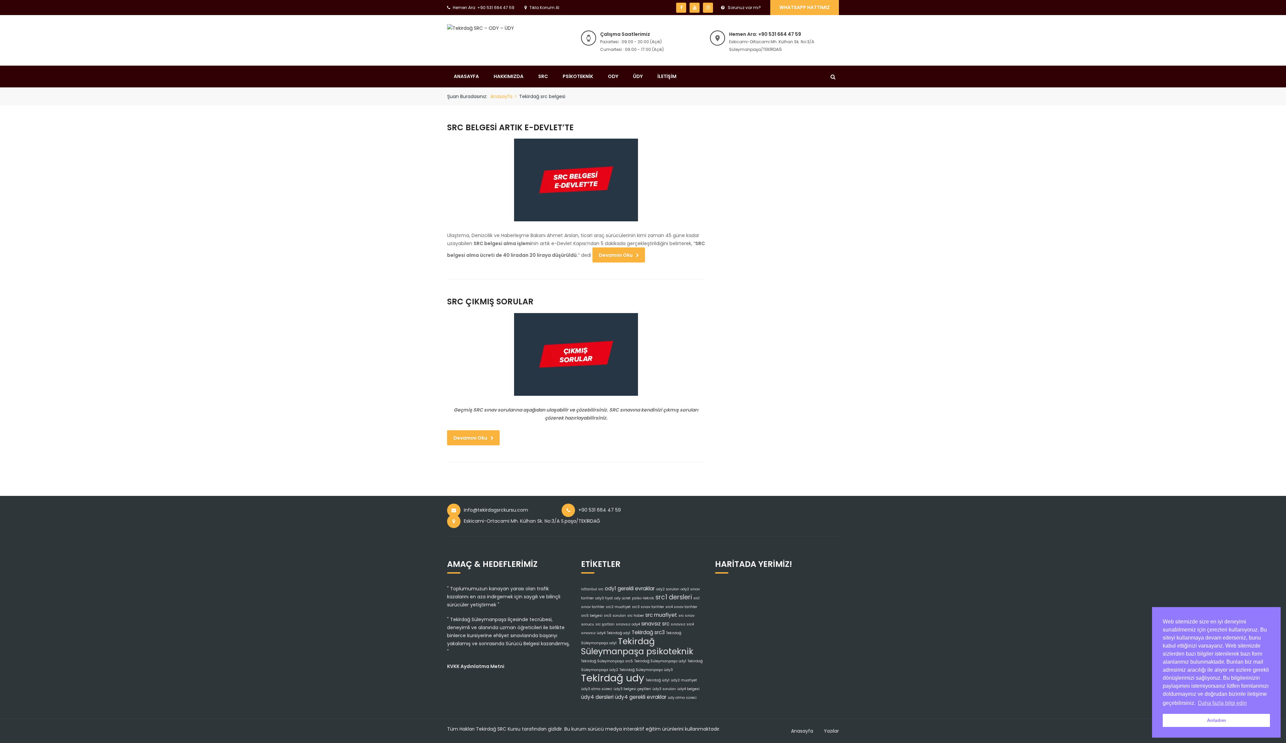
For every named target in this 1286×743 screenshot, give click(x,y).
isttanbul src (592, 589)
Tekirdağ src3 (648, 632)
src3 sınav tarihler (648, 606)
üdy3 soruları (664, 688)
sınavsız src (655, 623)
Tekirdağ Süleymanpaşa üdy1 (660, 661)
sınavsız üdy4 (593, 633)
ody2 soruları (667, 589)
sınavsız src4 (682, 624)
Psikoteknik (578, 76)
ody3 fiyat (604, 598)
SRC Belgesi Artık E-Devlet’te (510, 127)
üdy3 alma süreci (596, 688)
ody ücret (622, 598)
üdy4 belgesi (688, 688)
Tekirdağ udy (612, 678)
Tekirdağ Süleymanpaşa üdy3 (646, 669)
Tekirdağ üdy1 (657, 680)
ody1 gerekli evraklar (630, 588)
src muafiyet (661, 614)
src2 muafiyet (618, 606)
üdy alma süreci (682, 697)
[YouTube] (695, 8)
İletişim (666, 76)
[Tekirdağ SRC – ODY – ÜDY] (480, 27)
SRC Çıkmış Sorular (490, 301)
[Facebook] (681, 8)
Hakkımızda (508, 76)
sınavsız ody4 (628, 624)
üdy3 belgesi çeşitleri (632, 688)
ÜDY (638, 76)
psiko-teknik (643, 598)
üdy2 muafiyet (684, 680)
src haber (635, 615)
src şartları (605, 624)
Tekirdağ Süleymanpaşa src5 (607, 661)
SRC (543, 76)
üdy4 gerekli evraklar (640, 696)
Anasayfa (466, 76)
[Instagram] (708, 8)
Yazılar (831, 731)
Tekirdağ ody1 (618, 633)
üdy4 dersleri (597, 696)
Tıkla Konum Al (544, 7)
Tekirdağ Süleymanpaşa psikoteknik (637, 646)
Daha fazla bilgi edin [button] (1222, 703)
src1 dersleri (673, 597)
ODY (613, 76)
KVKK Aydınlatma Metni (475, 666)
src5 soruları (615, 615)
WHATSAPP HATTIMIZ (804, 7)
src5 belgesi (591, 615)
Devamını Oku (616, 255)
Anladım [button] (1216, 720)
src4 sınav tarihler (681, 606)
